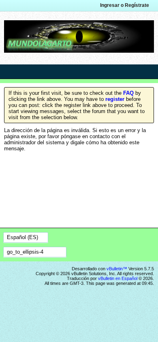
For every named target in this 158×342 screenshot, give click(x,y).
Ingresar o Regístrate (124, 5)
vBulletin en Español (117, 278)
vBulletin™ (117, 268)
